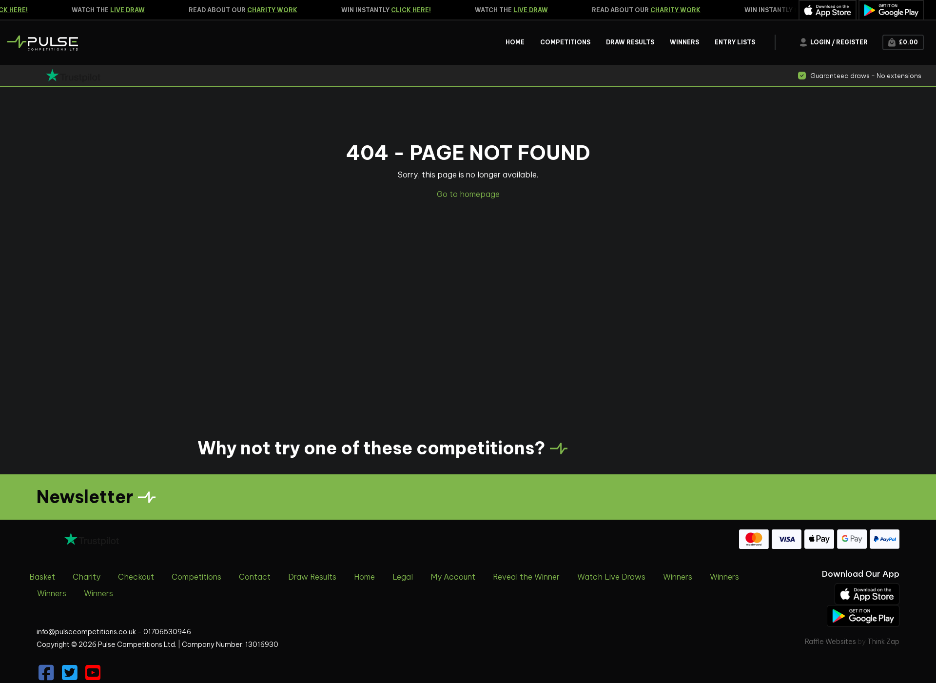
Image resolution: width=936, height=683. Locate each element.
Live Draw (122, 10)
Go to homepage (468, 194)
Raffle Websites (830, 641)
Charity (86, 577)
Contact (255, 577)
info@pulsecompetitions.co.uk (86, 631)
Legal (402, 577)
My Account (452, 577)
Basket (42, 577)
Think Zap (883, 641)
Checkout (136, 577)
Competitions (196, 577)
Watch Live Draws (611, 577)
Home (364, 577)
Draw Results (312, 577)
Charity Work (267, 10)
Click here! (406, 10)
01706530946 (167, 631)
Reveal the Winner (526, 577)
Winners (677, 577)
